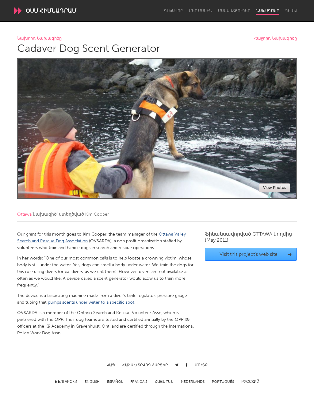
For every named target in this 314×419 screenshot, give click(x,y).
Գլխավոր (173, 11)
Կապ (110, 365)
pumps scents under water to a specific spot (91, 302)
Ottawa (24, 214)
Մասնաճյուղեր (234, 11)
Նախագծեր (267, 11)
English (92, 381)
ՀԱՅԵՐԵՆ (164, 381)
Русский (250, 381)
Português (223, 381)
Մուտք (201, 365)
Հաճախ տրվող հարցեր (145, 365)
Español (115, 381)
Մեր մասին (200, 11)
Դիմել (291, 11)
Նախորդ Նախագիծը (39, 38)
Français (138, 381)
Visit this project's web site (256, 254)
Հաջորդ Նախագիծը (275, 38)
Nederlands (193, 381)
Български (66, 381)
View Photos (274, 187)
